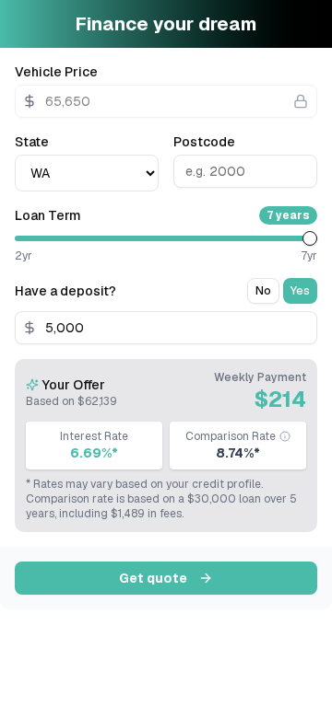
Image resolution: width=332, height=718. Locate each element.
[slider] (309, 238)
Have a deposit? (65, 291)
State (32, 141)
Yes (300, 291)
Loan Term (48, 215)
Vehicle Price (56, 72)
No (263, 291)
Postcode (204, 141)
